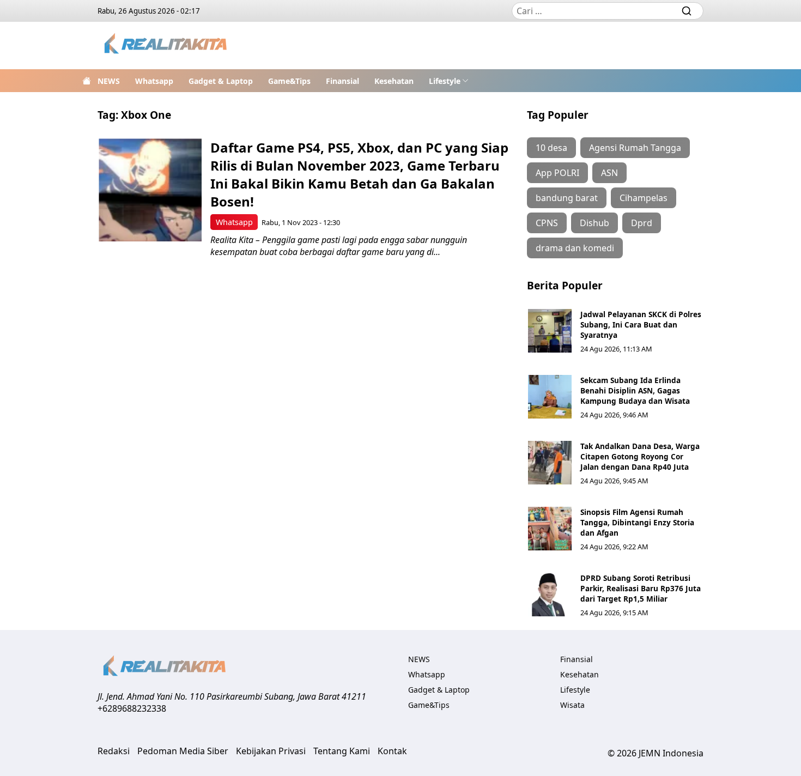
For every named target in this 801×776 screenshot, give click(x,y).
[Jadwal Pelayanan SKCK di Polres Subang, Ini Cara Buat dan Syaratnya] (550, 331)
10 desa (551, 148)
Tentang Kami (341, 751)
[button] (449, 80)
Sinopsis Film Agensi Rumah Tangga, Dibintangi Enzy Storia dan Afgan (637, 522)
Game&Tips (289, 81)
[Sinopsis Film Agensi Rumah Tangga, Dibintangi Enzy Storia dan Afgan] (550, 528)
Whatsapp (154, 81)
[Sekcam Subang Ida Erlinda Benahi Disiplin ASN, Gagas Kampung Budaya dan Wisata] (550, 397)
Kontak (392, 751)
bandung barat (567, 198)
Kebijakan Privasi (271, 751)
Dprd (641, 223)
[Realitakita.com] (166, 45)
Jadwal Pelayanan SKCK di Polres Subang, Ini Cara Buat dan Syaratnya (640, 324)
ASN (609, 173)
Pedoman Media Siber (182, 751)
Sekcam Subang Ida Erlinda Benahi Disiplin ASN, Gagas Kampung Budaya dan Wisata (635, 390)
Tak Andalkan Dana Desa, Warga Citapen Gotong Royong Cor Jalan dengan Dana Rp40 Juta (640, 456)
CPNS (547, 223)
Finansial (342, 81)
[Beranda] (87, 80)
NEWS (109, 81)
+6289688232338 (132, 708)
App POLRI (557, 173)
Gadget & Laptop (221, 81)
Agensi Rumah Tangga (635, 148)
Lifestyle (444, 81)
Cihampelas (644, 198)
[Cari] (686, 11)
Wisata (572, 705)
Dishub (594, 223)
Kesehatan (394, 81)
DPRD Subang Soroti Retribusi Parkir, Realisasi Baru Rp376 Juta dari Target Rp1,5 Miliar (640, 588)
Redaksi (114, 751)
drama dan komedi (575, 248)
